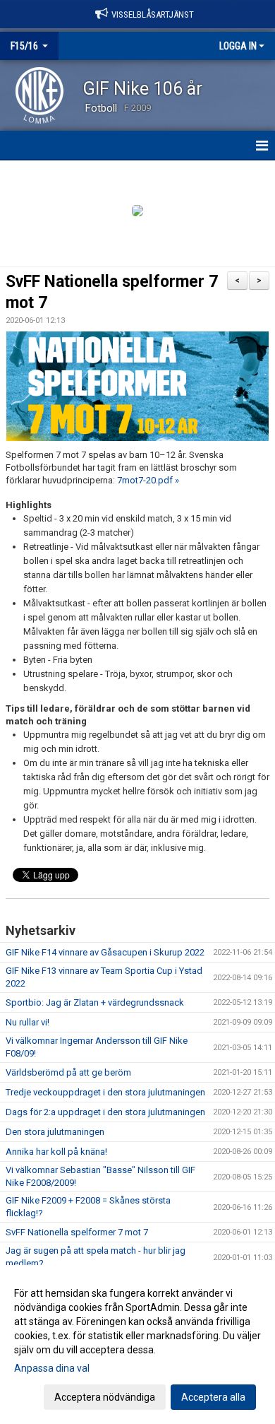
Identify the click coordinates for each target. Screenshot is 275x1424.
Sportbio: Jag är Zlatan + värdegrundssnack (95, 1002)
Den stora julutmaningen (55, 1131)
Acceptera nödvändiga (104, 1397)
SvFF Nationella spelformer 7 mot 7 (77, 1232)
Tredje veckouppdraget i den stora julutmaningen (105, 1092)
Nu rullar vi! (27, 1022)
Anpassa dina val (52, 1368)
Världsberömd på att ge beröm (68, 1072)
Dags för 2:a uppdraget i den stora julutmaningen (105, 1112)
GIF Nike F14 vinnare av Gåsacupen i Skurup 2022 (105, 952)
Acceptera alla (213, 1397)
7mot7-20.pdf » (148, 480)
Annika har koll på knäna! (56, 1151)
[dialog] (137, 1344)
